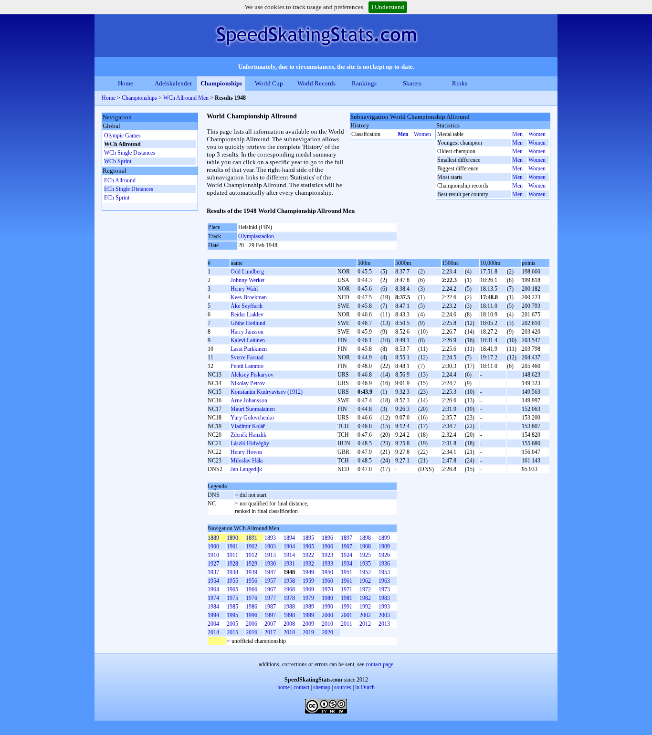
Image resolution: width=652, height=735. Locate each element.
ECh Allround (120, 180)
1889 (213, 538)
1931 (289, 563)
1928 (232, 563)
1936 (384, 563)
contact (301, 687)
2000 (327, 615)
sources (342, 687)
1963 (384, 581)
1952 (365, 572)
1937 (213, 572)
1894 (289, 538)
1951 (346, 572)
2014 (213, 632)
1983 (384, 598)
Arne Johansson (249, 400)
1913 (270, 555)
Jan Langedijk (246, 469)
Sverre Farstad (247, 357)
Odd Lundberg (247, 271)
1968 (289, 589)
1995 (232, 615)
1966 (251, 589)
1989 (308, 606)
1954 (213, 581)
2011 (346, 623)
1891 (251, 538)
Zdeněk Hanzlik (248, 434)
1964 (213, 589)
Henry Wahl (244, 288)
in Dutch (365, 687)
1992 (365, 606)
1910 (213, 555)
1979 (308, 598)
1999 (308, 615)
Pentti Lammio (247, 366)
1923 (327, 555)
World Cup (269, 83)
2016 (251, 632)
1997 (270, 615)
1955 (232, 581)
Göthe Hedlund (248, 323)
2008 (289, 623)
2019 (308, 632)
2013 (384, 623)
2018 (289, 632)
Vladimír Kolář (248, 426)
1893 (270, 538)
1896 (327, 538)
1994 (213, 615)
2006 (251, 623)
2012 (365, 623)
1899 (384, 538)
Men (403, 134)
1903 (270, 546)
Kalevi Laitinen (248, 340)
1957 (270, 581)
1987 (270, 606)
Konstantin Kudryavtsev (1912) (267, 391)
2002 (365, 615)
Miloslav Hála (247, 460)
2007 (270, 623)
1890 (232, 538)
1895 (308, 538)
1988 (289, 606)
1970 (327, 589)
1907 (346, 546)
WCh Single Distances (129, 152)
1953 (384, 572)
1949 (308, 572)
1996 (251, 615)
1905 (308, 546)
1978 (289, 598)
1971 (346, 589)
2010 (327, 623)
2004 (213, 623)
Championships (221, 83)
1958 (289, 581)
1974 (213, 598)
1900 (213, 546)
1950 (327, 572)
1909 (384, 546)
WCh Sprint (117, 161)
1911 (232, 555)
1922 (308, 555)
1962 (365, 581)
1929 (251, 563)
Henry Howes (247, 452)
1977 (270, 598)
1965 (232, 589)
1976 (251, 598)
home (283, 687)
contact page (379, 664)
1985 (232, 606)
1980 (327, 598)
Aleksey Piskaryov (252, 374)
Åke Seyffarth (247, 306)
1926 (384, 555)
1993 (384, 606)
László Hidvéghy (250, 443)
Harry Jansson (247, 331)
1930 (270, 563)
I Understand (387, 6)
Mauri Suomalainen (253, 409)
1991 (346, 606)
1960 (327, 581)
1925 (365, 555)
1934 (346, 563)
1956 (251, 581)
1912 (251, 555)
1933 (327, 563)
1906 (327, 546)
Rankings (364, 83)
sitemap (321, 687)
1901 (232, 546)
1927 (213, 563)
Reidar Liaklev (247, 314)
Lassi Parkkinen (249, 349)
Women (422, 134)
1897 (346, 538)
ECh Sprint (116, 197)
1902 (251, 546)
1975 (232, 598)
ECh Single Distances (128, 189)
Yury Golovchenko (252, 417)
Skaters (412, 83)
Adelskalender (173, 83)
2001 (346, 615)
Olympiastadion (256, 236)
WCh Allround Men (186, 97)
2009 (308, 623)
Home (125, 83)
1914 (289, 555)
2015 (232, 632)
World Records (316, 83)
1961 (346, 581)
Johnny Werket (247, 280)
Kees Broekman (249, 297)
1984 (213, 606)
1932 (308, 563)
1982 (365, 598)
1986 (251, 606)
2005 (232, 623)
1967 (270, 589)
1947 (270, 572)
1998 (289, 615)
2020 (327, 632)
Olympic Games (122, 135)
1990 (327, 606)
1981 (346, 598)
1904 (289, 546)
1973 (384, 589)
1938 (232, 572)
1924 (346, 555)
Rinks (459, 83)
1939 (251, 572)
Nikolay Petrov (248, 383)
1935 (365, 563)
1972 (365, 589)
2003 (384, 615)
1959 (308, 581)
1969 (308, 589)
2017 (270, 632)
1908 (365, 546)
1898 (365, 538)
